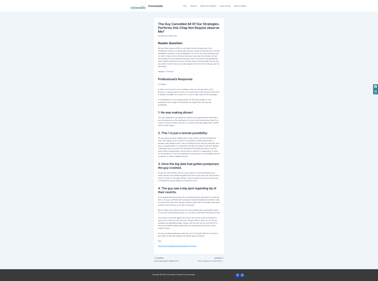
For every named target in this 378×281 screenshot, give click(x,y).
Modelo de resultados (208, 6)
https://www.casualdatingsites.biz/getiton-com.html (177, 246)
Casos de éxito (225, 6)
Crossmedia (155, 5)
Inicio (185, 6)
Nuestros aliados (240, 6)
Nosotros (193, 6)
